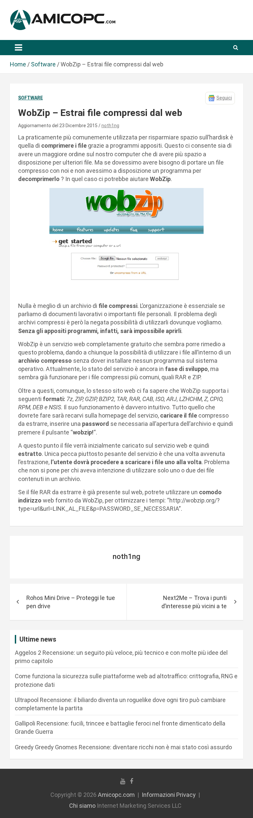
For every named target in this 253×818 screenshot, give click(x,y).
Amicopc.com (116, 794)
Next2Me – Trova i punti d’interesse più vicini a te (194, 602)
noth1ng (110, 125)
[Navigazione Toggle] (18, 47)
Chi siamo (82, 805)
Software (30, 97)
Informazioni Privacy (169, 794)
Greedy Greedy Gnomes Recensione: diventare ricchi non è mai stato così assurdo (123, 747)
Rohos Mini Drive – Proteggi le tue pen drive (70, 602)
